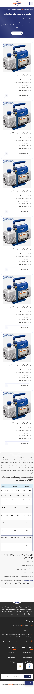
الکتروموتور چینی (27, 657)
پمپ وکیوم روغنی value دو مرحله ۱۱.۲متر (20, 307)
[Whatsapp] (4, 676)
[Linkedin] (7, 676)
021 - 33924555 (26, 626)
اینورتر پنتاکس (11, 652)
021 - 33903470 (17, 626)
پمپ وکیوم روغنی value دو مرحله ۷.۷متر (20, 249)
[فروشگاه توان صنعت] (17, 3)
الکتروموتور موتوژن (27, 652)
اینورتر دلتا (12, 662)
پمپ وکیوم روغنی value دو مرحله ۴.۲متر (20, 133)
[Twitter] (15, 676)
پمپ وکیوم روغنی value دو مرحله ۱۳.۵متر (20, 365)
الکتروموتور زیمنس (27, 662)
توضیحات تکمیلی (18, 33)
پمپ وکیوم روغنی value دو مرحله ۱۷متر (21, 423)
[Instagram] (18, 676)
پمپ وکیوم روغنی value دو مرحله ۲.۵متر (20, 75)
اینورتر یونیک (11, 657)
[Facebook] (11, 676)
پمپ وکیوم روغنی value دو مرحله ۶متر (21, 191)
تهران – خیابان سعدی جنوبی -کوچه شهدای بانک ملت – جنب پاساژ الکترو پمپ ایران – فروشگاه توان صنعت (16, 635)
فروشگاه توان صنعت (28, 9)
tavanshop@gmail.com (24, 630)
